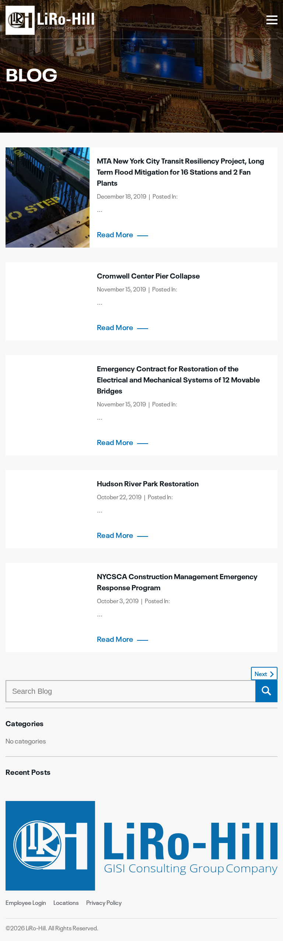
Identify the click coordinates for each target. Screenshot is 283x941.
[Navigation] (272, 20)
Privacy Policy (104, 902)
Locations (66, 902)
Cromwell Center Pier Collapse (148, 275)
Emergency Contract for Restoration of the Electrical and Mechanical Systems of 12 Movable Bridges (178, 379)
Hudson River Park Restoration (148, 483)
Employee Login (26, 902)
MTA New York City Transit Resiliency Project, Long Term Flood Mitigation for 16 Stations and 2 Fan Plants (180, 171)
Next (261, 673)
